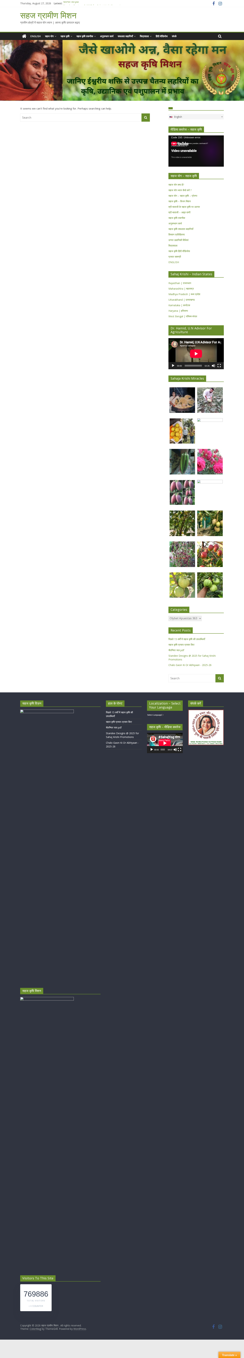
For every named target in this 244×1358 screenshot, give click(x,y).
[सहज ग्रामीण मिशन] (24, 36)
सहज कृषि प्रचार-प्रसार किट (181, 644)
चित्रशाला (144, 36)
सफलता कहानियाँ (125, 36)
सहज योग (49, 36)
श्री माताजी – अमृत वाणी (179, 212)
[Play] (173, 365)
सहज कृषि (65, 36)
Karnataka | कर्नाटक (179, 305)
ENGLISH (35, 36)
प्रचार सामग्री (174, 256)
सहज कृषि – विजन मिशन (179, 201)
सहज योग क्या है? (176, 184)
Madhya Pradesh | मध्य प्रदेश (184, 294)
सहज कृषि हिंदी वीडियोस (179, 251)
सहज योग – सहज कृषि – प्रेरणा (182, 195)
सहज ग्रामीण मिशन (48, 15)
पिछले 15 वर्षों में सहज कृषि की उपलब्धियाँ (186, 639)
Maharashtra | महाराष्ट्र (181, 288)
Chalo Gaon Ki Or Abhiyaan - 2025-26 (189, 665)
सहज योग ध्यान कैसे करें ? (179, 190)
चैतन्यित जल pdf (71, 3)
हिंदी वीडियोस (162, 36)
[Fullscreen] (219, 365)
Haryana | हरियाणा (178, 310)
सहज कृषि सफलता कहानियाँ (180, 229)
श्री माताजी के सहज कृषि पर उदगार (184, 206)
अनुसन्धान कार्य (106, 36)
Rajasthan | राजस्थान (179, 283)
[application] (196, 150)
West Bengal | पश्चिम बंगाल (182, 316)
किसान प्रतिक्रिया (176, 234)
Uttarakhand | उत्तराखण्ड (181, 299)
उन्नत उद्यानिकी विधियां (178, 240)
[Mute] (213, 365)
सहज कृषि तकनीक (84, 36)
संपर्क (174, 36)
